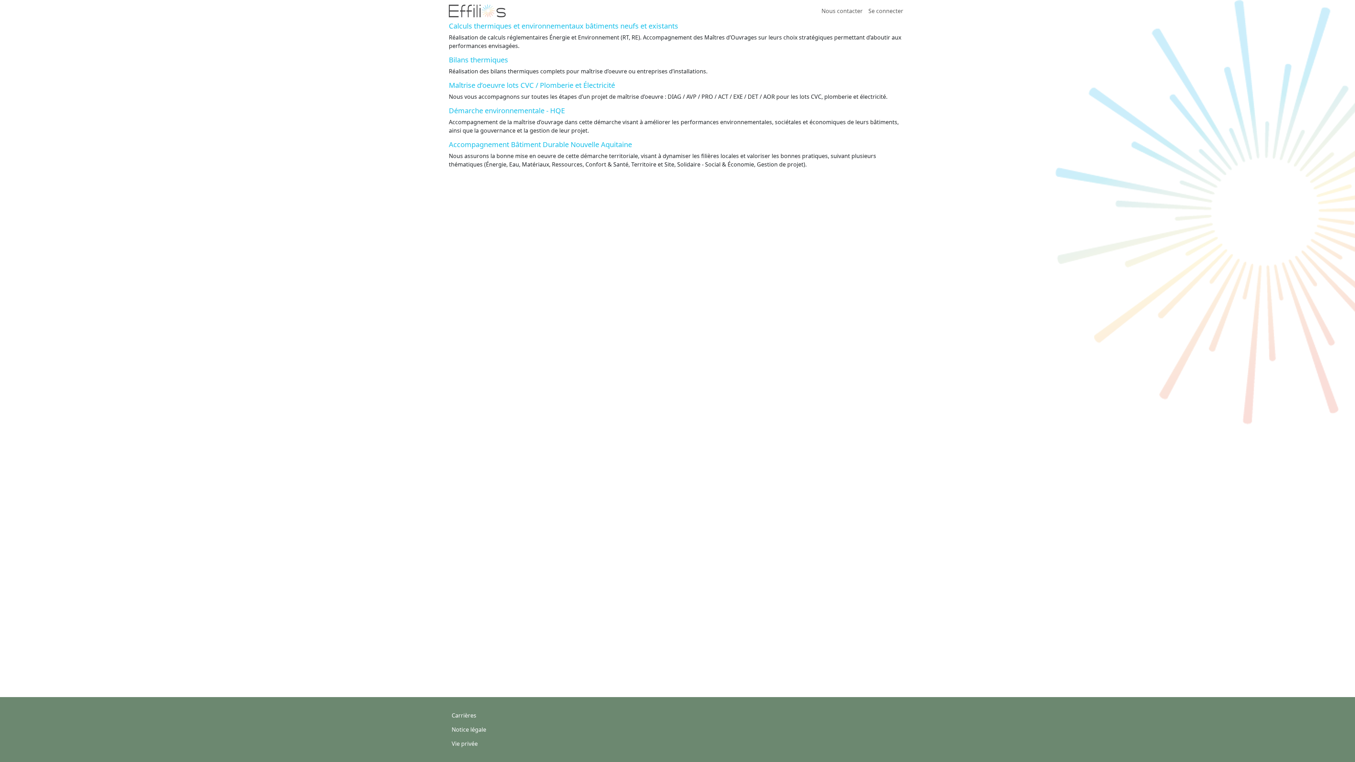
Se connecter (885, 11)
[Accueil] (480, 11)
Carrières (464, 715)
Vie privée (465, 744)
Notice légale (469, 729)
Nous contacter (842, 11)
